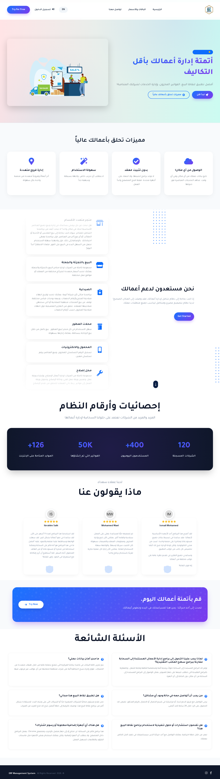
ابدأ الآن (201, 95)
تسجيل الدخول (43, 10)
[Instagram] (206, 772)
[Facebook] (211, 772)
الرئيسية (157, 10)
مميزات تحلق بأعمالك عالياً (167, 95)
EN (63, 10)
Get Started (184, 316)
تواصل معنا (115, 10)
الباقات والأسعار (137, 10)
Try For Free (18, 10)
